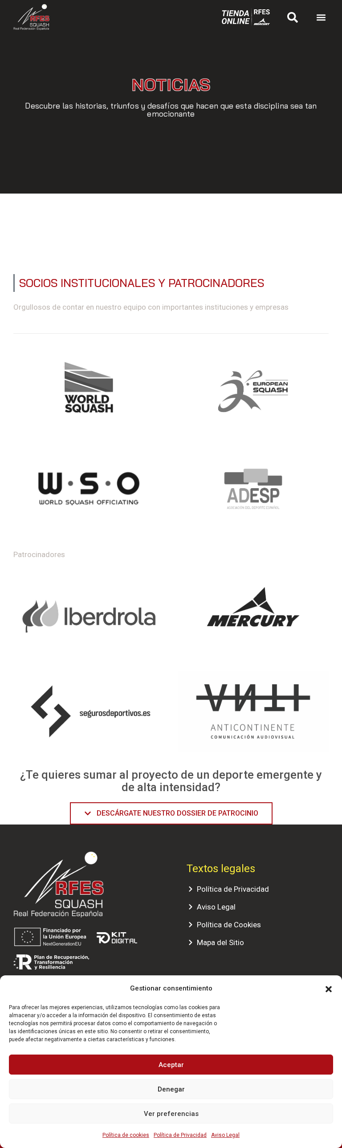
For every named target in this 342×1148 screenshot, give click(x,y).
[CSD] (88, 492)
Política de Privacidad (180, 1135)
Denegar (171, 1089)
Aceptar (171, 1065)
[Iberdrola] (88, 616)
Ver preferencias (171, 1114)
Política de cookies (125, 1135)
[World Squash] (88, 391)
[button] (328, 988)
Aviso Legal (225, 1135)
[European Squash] (253, 391)
